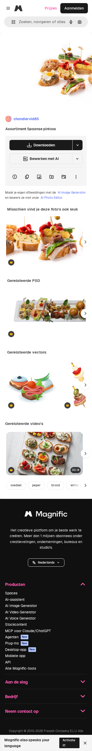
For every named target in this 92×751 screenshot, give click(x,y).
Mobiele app (15, 655)
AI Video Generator (20, 612)
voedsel (15, 485)
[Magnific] (46, 515)
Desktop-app (20, 649)
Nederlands (46, 562)
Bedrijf (11, 696)
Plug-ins (16, 643)
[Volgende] (85, 242)
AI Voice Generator (20, 618)
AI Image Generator (72, 193)
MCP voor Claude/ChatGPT (28, 631)
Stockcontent (16, 624)
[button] (46, 562)
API (8, 662)
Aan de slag (16, 682)
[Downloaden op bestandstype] (77, 145)
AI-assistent (15, 599)
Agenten (16, 637)
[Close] (85, 743)
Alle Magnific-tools (20, 668)
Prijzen (51, 8)
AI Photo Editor (51, 198)
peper (36, 485)
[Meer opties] (76, 177)
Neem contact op (22, 711)
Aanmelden (74, 8)
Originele (34, 44)
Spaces (11, 593)
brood (55, 485)
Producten (15, 584)
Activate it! (69, 742)
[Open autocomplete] (11, 22)
